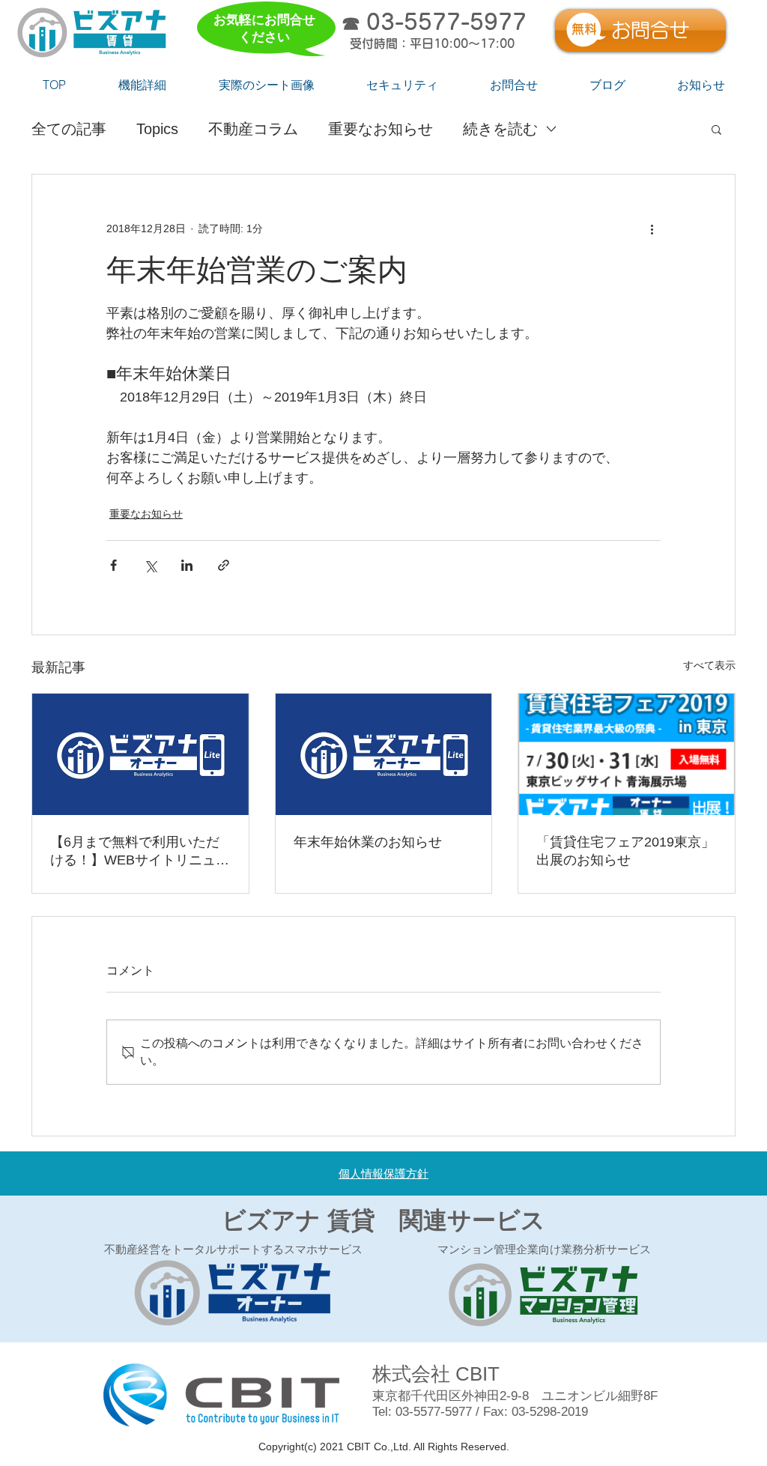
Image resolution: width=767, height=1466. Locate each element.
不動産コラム (253, 129)
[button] (716, 129)
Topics (157, 129)
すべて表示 (709, 665)
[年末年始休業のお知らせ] (384, 754)
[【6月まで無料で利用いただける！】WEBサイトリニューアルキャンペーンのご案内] (140, 754)
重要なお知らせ (380, 129)
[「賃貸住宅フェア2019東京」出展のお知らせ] (626, 754)
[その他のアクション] (652, 228)
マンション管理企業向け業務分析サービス (544, 1249)
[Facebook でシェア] (113, 565)
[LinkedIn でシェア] (187, 565)
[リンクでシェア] (223, 565)
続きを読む (500, 129)
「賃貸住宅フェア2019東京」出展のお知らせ (625, 851)
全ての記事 (68, 129)
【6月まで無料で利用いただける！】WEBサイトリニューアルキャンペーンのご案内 (139, 852)
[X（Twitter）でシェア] (150, 565)
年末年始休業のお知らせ (368, 842)
